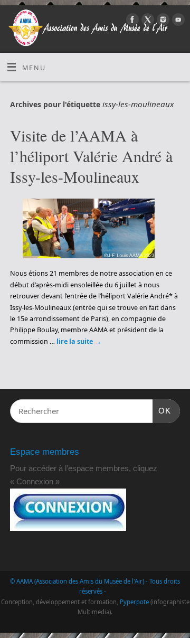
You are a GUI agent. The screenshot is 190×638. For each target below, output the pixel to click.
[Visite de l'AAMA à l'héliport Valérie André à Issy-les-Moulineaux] (95, 230)
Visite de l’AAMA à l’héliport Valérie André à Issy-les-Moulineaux (91, 156)
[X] (146, 21)
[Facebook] (131, 21)
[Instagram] (161, 21)
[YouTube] (177, 21)
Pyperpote (134, 602)
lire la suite (78, 341)
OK (162, 410)
